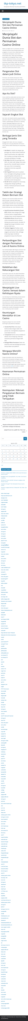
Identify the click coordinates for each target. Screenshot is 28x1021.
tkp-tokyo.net (12, 3)
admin (13, 30)
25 (6, 458)
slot (12, 366)
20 (13, 456)
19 (9, 456)
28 (17, 458)
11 (6, 453)
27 (13, 458)
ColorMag (23, 1016)
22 (20, 456)
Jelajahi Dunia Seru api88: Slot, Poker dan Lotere (14, 431)
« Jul (2, 465)
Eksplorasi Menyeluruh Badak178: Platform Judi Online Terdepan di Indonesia (14, 425)
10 (2, 453)
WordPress (5, 1018)
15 (20, 453)
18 (6, 456)
